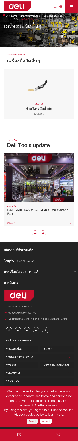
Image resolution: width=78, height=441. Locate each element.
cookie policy (35, 414)
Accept (46, 421)
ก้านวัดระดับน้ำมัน (39, 109)
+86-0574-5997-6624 (20, 306)
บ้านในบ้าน (11, 16)
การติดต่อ (11, 283)
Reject (32, 421)
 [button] (43, 233)
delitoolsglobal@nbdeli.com (23, 312)
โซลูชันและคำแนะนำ (19, 261)
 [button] (35, 233)
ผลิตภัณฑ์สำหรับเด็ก (30, 16)
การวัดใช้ (14, 19)
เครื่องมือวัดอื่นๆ (29, 19)
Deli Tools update (28, 145)
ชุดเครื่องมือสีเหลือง (53, 16)
